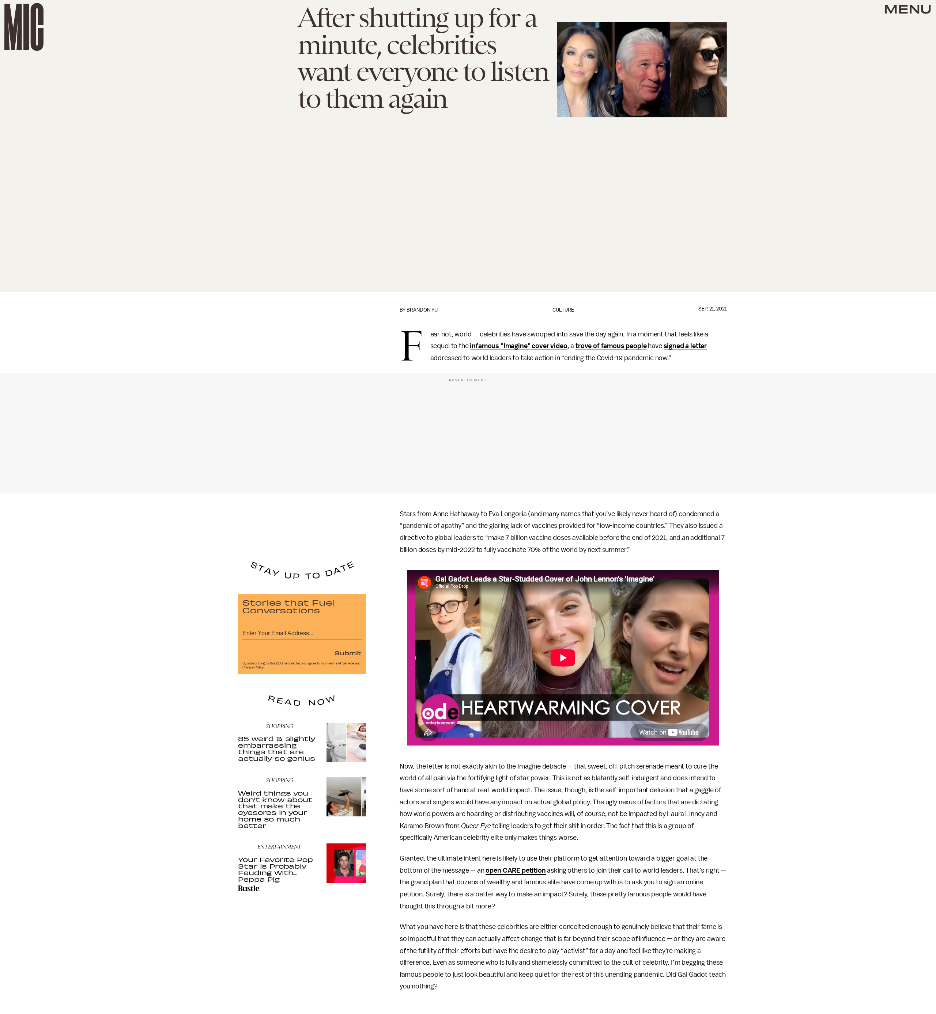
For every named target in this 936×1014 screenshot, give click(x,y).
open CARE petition (516, 870)
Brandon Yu (422, 310)
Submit (348, 652)
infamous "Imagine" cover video (518, 346)
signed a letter (685, 346)
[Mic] (24, 27)
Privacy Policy (253, 667)
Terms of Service (340, 663)
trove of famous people (610, 346)
